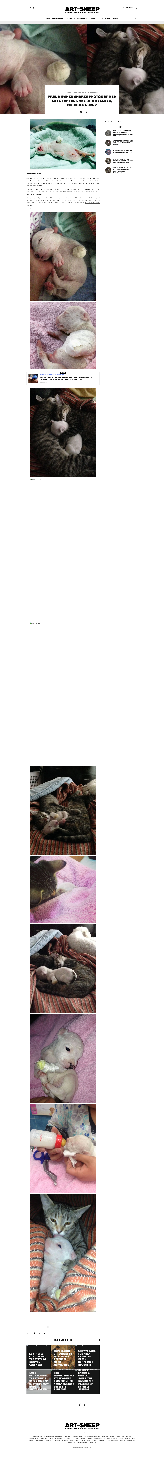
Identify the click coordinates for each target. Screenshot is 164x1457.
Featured (44, 1439)
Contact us (93, 1443)
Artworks (60, 374)
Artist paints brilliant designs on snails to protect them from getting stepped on (66, 378)
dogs (46, 1326)
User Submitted (112, 1441)
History (122, 1441)
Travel (94, 1441)
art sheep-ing (57, 18)
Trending (102, 1441)
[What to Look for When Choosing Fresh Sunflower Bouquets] (87, 1357)
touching (52, 1326)
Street (77, 1441)
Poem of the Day (80, 1439)
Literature (93, 18)
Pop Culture (105, 18)
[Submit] (86, 112)
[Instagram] (33, 8)
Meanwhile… (68, 1439)
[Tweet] (81, 112)
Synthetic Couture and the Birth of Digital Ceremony (123, 142)
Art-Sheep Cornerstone (92, 1437)
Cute (84, 92)
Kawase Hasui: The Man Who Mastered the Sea (122, 152)
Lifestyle (58, 1439)
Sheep (69, 92)
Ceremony (49, 1441)
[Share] (34, 1333)
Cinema (112, 1437)
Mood (90, 1439)
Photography (39, 1441)
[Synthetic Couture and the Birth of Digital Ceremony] (38, 1357)
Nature (127, 1439)
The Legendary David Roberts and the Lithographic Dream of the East (123, 133)
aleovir (82, 183)
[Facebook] (27, 8)
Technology (86, 1441)
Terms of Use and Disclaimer (77, 1443)
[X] (30, 8)
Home (47, 18)
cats (40, 1326)
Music (121, 1439)
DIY (123, 1437)
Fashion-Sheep (33, 1439)
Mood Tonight (112, 1439)
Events (57, 1441)
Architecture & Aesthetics (76, 18)
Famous (129, 1437)
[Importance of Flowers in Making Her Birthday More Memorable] (63, 1357)
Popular (65, 1441)
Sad (71, 1441)
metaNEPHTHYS (79, 1447)
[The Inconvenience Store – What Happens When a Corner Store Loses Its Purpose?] (63, 1381)
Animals (77, 92)
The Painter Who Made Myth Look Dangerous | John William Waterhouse (122, 170)
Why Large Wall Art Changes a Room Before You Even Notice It (123, 160)
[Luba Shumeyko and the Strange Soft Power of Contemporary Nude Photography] (38, 1381)
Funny (51, 1439)
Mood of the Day (99, 1439)
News (133, 1439)
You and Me (131, 1441)
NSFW (31, 1441)
